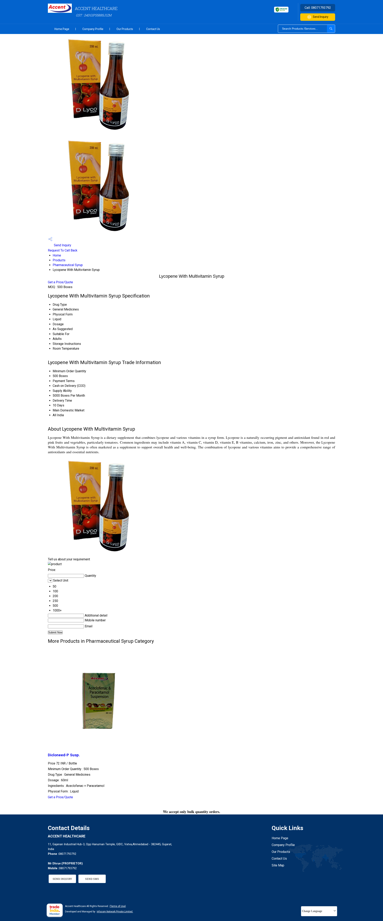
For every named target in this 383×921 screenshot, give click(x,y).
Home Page (61, 29)
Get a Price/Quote (60, 282)
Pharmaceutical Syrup (68, 265)
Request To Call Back (62, 250)
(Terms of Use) (118, 906)
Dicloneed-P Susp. (64, 755)
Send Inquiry (320, 16)
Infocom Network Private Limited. (115, 911)
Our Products (124, 29)
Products (59, 260)
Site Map (278, 865)
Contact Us (153, 29)
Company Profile (92, 29)
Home (57, 255)
